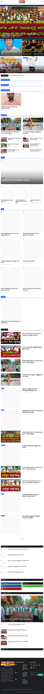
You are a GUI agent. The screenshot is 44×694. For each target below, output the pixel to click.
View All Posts (39, 329)
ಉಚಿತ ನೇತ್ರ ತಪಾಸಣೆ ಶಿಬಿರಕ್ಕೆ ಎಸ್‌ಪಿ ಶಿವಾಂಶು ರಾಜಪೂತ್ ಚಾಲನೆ (35, 144)
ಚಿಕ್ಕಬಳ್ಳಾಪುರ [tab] (34, 115)
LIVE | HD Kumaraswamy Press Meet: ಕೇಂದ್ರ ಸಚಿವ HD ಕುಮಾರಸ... (31, 481)
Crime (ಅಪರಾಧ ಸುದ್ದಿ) (5, 90)
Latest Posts (4, 329)
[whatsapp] (39, 665)
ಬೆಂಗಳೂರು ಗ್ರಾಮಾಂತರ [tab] (28, 115)
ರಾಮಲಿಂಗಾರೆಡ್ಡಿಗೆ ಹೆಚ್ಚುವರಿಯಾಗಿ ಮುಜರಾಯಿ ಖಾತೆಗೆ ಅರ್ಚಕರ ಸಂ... (25, 674)
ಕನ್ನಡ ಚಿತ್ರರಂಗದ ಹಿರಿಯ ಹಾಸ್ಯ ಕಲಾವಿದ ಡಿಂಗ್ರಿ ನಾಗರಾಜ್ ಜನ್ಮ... (11, 322)
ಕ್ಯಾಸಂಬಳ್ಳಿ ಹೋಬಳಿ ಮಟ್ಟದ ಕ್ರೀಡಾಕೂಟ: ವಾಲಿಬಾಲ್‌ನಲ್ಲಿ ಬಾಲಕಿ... (17, 566)
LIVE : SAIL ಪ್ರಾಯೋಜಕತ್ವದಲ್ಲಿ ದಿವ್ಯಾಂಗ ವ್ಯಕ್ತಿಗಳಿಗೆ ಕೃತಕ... (32, 347)
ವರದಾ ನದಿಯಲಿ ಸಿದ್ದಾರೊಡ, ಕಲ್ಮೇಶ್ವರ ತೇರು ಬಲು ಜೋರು (32, 132)
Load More (22, 538)
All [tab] (16, 115)
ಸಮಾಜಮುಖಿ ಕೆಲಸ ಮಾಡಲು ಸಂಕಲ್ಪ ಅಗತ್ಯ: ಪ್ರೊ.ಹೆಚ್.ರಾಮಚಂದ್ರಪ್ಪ (36, 139)
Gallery (41, 691)
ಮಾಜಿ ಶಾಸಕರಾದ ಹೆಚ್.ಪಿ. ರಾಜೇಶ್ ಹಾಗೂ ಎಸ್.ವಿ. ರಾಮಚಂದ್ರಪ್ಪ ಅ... (10, 132)
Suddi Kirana (3, 37)
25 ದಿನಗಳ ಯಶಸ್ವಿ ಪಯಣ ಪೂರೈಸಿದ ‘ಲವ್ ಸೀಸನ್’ (10, 261)
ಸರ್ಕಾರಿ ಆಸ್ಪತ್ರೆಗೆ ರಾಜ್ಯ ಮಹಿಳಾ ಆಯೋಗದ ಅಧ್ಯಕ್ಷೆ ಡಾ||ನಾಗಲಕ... (10, 234)
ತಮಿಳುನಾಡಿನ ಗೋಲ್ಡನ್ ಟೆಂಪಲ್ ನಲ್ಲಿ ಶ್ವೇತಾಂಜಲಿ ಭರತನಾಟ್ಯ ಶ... (31, 234)
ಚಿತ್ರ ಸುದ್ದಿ (3, 296)
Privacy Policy (24, 691)
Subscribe (40, 674)
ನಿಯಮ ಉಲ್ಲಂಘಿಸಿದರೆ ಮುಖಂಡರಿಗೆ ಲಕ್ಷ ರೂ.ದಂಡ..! (32, 289)
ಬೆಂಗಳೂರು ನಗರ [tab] (20, 115)
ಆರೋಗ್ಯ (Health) (5, 85)
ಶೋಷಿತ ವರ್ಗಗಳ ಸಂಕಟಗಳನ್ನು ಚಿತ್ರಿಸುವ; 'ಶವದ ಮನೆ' (16, 571)
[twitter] (34, 665)
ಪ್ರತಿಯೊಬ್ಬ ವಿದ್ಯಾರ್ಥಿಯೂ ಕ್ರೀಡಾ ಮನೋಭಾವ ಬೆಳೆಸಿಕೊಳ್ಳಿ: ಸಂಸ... (14, 139)
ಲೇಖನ (3, 157)
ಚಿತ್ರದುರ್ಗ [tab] (39, 115)
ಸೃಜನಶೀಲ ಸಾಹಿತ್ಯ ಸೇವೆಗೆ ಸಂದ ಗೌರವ (35, 201)
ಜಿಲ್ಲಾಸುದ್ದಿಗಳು (4, 115)
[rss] (34, 668)
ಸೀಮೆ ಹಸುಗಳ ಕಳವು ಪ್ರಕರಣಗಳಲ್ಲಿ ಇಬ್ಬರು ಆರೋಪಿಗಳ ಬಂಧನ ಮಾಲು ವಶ (36, 150)
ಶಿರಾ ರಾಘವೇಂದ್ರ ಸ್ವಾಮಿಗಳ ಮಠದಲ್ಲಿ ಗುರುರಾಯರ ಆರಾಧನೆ (13, 150)
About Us (37, 691)
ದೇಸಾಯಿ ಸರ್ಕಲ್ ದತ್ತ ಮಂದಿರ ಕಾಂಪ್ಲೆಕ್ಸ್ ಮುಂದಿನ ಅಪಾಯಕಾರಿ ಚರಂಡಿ (18, 560)
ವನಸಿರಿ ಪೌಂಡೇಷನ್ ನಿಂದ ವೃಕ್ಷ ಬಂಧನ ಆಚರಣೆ (13, 144)
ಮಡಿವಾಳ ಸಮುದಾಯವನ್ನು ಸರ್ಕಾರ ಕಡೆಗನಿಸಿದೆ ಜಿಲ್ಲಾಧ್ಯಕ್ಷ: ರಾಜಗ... (25, 681)
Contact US (19, 691)
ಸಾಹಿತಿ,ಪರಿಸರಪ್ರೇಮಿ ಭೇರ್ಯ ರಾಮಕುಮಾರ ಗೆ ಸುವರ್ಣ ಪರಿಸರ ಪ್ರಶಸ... (21, 201)
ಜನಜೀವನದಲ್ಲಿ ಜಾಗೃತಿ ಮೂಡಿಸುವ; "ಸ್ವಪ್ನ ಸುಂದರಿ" (7, 201)
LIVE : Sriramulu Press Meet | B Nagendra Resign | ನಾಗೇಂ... (31, 334)
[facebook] (31, 665)
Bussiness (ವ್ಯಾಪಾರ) (5, 79)
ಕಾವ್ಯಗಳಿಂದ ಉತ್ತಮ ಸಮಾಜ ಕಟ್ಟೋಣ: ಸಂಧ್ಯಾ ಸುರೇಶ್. (16, 554)
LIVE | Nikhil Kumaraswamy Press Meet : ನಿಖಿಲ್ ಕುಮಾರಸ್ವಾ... (32, 468)
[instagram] (37, 665)
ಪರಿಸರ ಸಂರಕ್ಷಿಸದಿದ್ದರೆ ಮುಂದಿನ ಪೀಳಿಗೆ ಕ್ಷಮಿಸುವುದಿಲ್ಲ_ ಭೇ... (9, 289)
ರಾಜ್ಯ (2, 209)
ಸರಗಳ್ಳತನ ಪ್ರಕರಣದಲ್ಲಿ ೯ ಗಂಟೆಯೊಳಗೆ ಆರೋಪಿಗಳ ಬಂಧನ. (9, 107)
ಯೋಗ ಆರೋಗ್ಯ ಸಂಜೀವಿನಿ (29, 261)
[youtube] (31, 668)
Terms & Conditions (31, 691)
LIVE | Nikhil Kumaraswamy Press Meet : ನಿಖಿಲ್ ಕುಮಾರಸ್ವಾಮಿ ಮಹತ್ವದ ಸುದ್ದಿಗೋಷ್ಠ (23, 75)
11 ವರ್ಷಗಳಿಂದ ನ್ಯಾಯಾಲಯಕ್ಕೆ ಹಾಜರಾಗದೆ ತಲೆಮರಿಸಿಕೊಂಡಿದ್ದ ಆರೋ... (18, 549)
